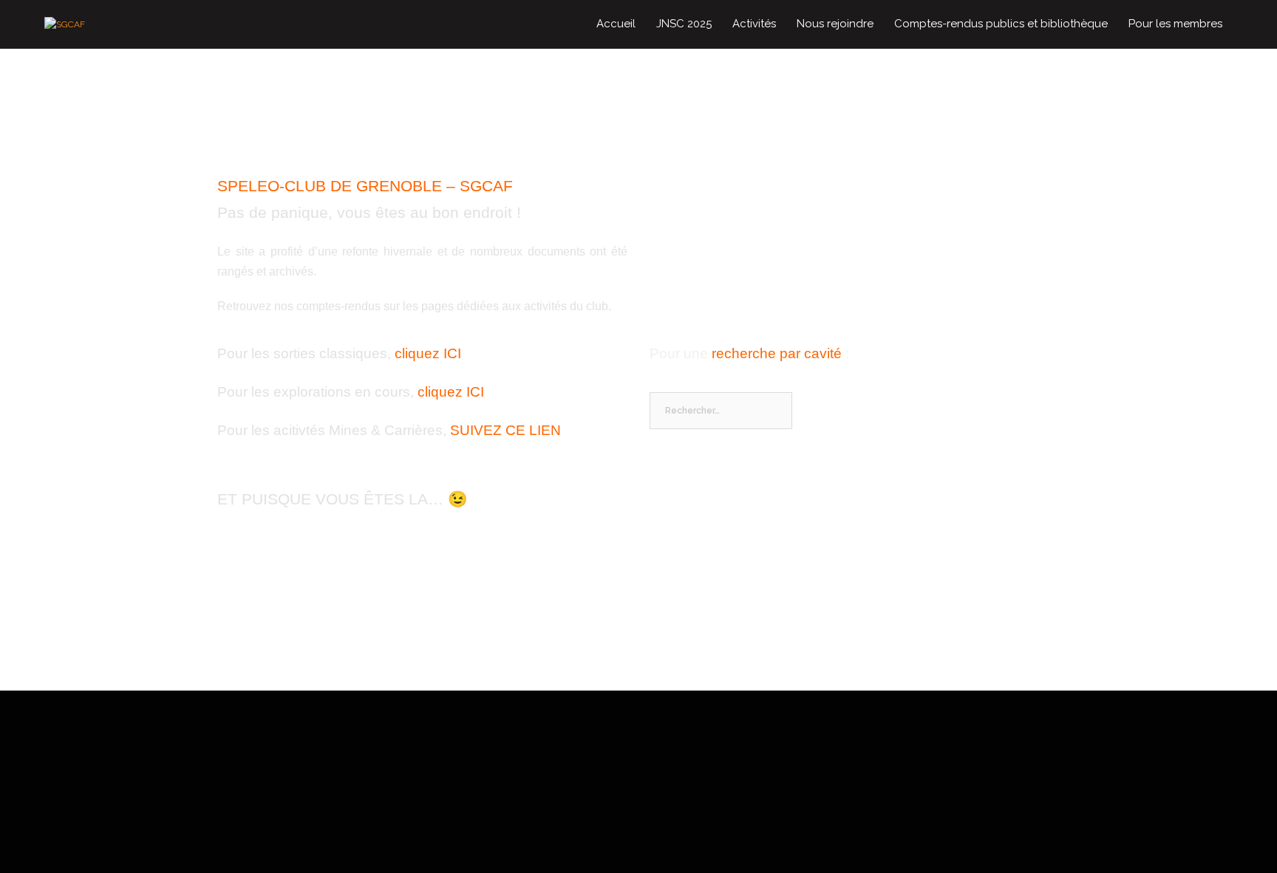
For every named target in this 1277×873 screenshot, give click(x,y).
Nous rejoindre (835, 23)
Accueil (616, 23)
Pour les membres (1175, 23)
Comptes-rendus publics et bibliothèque (1001, 23)
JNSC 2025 (684, 23)
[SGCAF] (64, 23)
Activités (754, 23)
